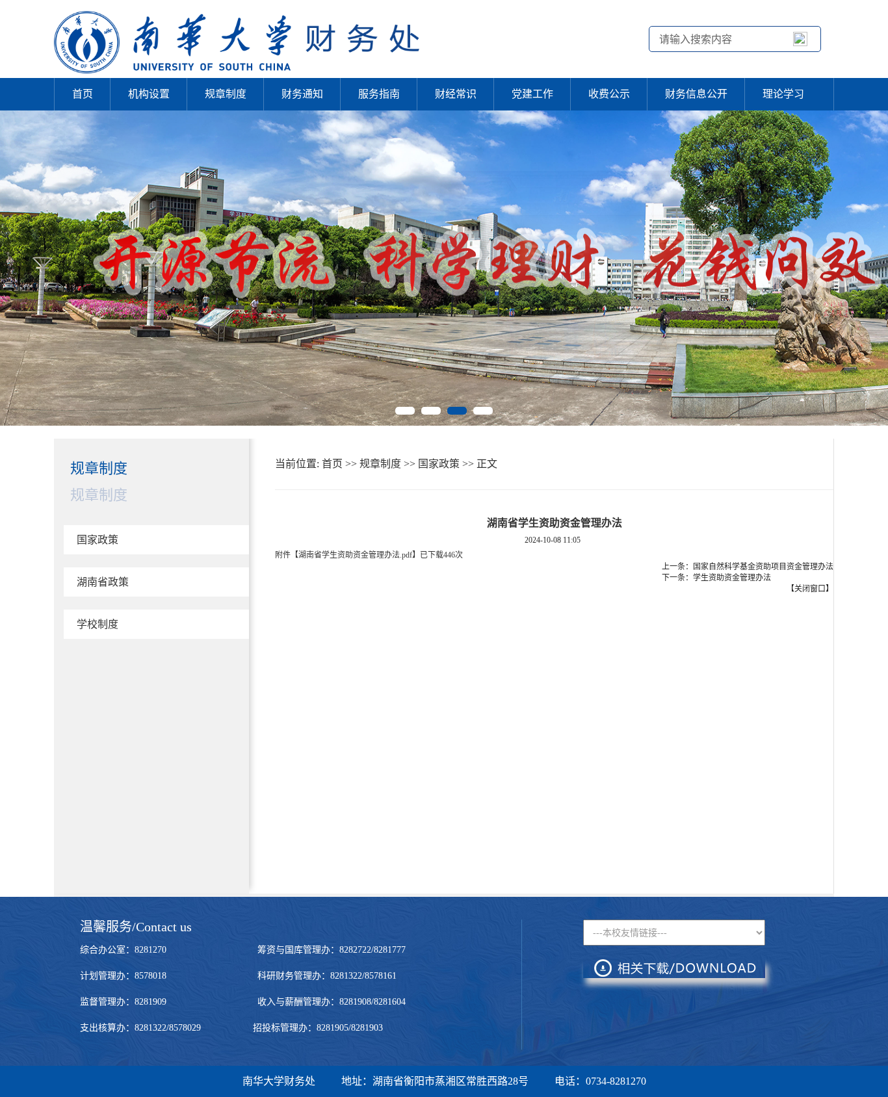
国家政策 (97, 539)
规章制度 (225, 93)
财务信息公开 (696, 93)
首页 (82, 93)
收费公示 (609, 93)
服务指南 (379, 93)
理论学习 (783, 93)
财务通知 (302, 93)
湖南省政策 (103, 581)
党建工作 (532, 93)
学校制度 (97, 624)
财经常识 (456, 93)
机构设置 (149, 93)
